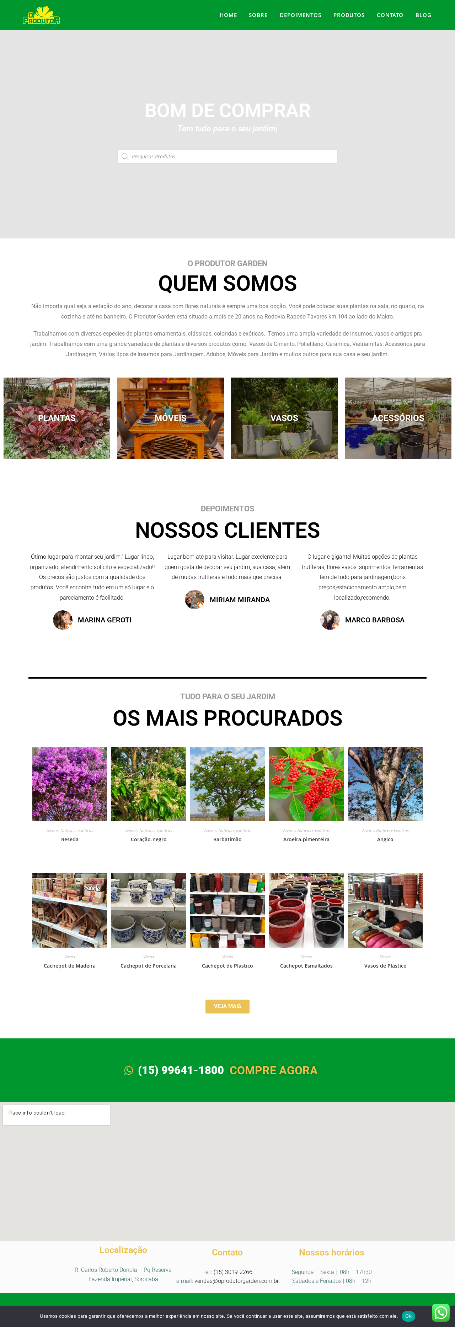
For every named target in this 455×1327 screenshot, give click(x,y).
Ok (408, 1316)
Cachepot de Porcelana (149, 965)
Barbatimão (227, 839)
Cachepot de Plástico (227, 965)
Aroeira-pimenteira (306, 839)
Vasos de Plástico (385, 965)
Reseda (70, 839)
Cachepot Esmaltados (306, 965)
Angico (385, 839)
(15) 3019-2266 (233, 1272)
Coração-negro (149, 839)
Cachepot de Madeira (70, 965)
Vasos (69, 957)
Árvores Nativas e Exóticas (70, 830)
